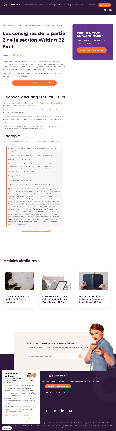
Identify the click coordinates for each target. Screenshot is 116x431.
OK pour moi (30, 422)
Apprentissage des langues (53, 381)
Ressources (94, 381)
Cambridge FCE (8, 25)
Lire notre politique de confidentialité (17, 415)
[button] (105, 9)
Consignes (18, 25)
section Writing (35, 62)
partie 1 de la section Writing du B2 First (35, 231)
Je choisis (11, 422)
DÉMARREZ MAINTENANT (58, 386)
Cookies (66, 393)
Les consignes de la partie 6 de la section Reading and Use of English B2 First (92, 299)
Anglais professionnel (77, 381)
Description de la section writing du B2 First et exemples (17, 299)
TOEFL (57, 393)
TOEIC (48, 393)
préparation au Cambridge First (51, 103)
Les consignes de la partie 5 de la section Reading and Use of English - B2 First (55, 299)
